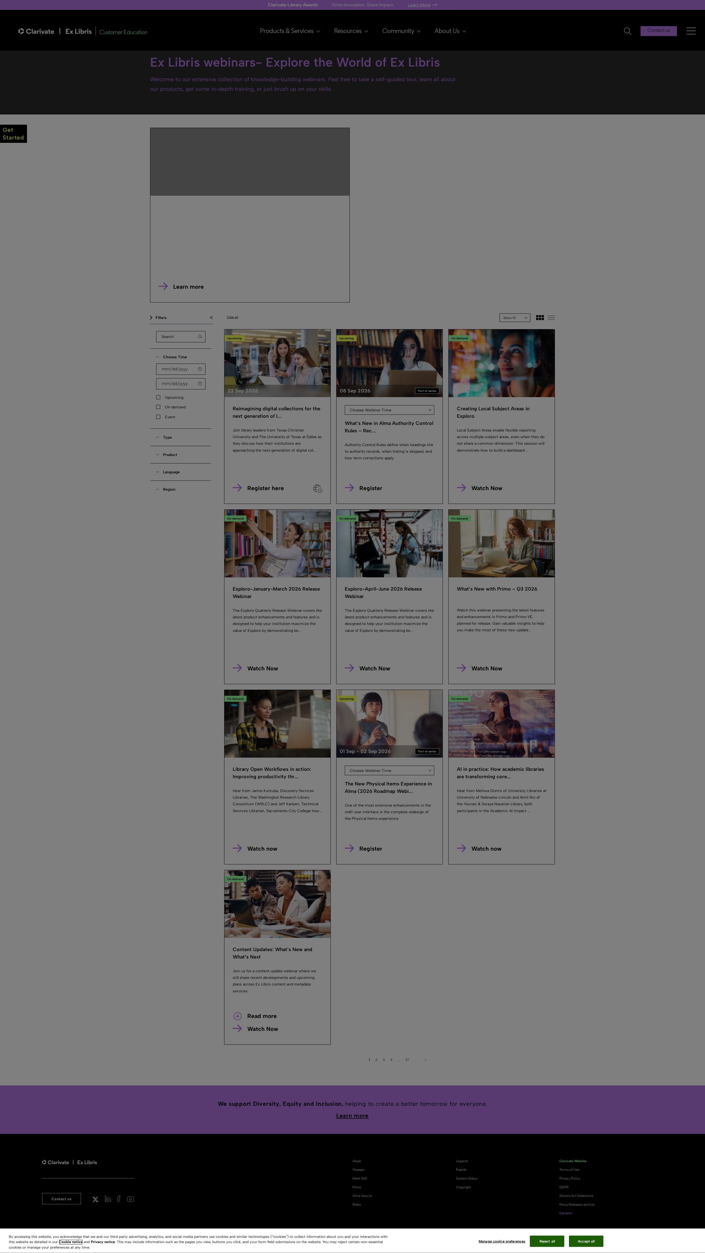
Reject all (547, 1241)
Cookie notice (71, 1242)
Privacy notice (103, 1242)
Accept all (586, 1241)
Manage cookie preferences (502, 1241)
